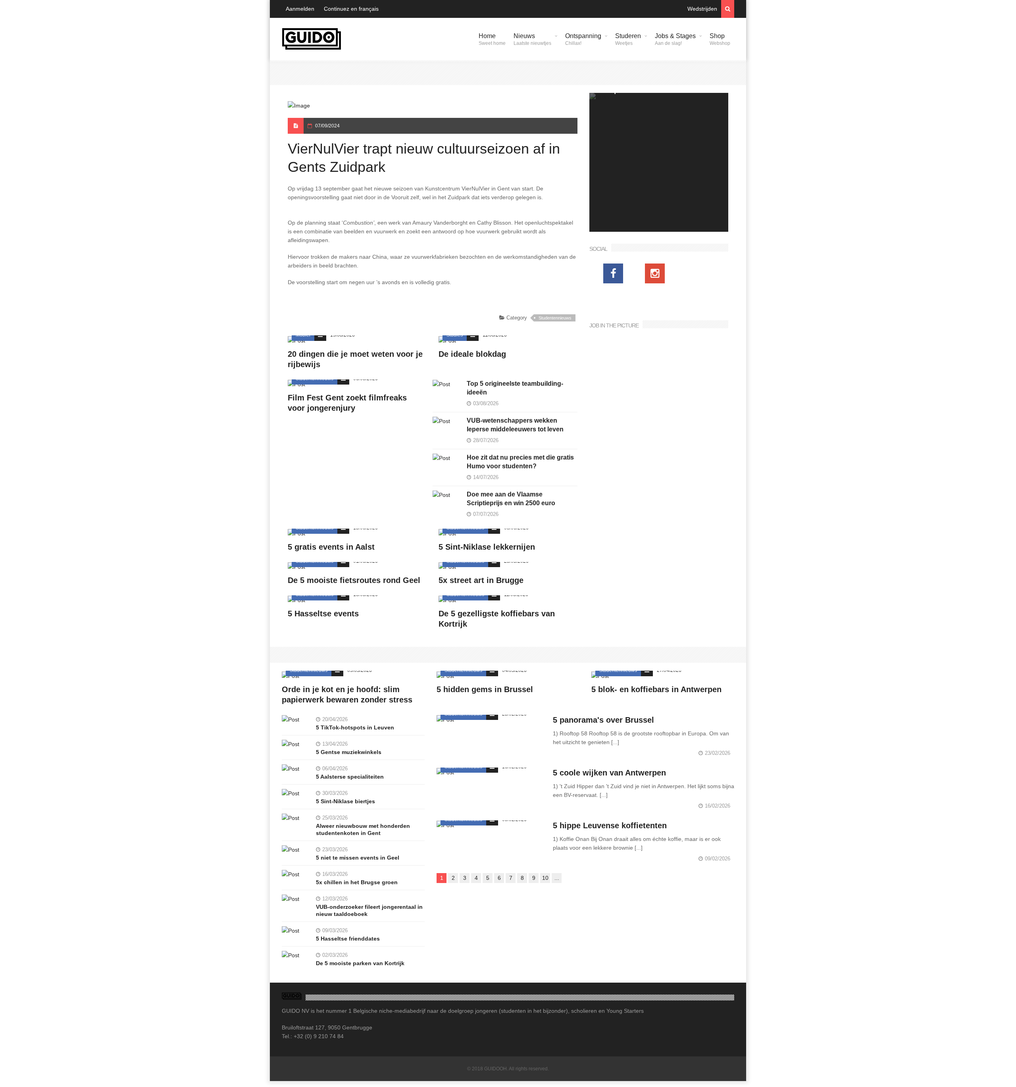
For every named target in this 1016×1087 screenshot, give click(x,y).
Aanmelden (300, 9)
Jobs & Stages (675, 39)
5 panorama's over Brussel (603, 720)
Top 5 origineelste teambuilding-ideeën (515, 388)
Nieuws (532, 39)
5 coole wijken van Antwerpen (609, 772)
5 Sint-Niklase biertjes (345, 801)
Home (492, 39)
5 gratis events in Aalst (331, 547)
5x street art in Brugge (481, 580)
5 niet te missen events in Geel (357, 857)
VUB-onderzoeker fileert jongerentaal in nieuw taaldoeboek (369, 910)
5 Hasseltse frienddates (348, 938)
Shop (720, 39)
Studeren (628, 39)
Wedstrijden (702, 9)
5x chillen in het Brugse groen (357, 882)
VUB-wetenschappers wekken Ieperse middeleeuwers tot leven (515, 425)
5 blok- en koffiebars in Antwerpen (656, 689)
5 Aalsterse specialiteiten (350, 776)
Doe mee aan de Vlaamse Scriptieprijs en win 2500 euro (511, 498)
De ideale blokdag (472, 354)
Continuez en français (351, 9)
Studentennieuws (555, 318)
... (556, 878)
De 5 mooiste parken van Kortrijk (360, 963)
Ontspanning (583, 39)
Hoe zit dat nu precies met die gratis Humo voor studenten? (520, 461)
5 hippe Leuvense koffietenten (610, 825)
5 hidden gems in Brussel (485, 689)
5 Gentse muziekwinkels (348, 752)
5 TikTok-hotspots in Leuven (355, 727)
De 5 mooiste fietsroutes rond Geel (354, 580)
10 (545, 878)
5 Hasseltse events (323, 613)
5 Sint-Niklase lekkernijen (487, 547)
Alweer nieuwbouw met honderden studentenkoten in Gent (363, 829)
